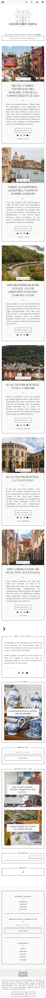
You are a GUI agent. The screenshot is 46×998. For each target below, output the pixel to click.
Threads (23, 907)
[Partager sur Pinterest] (24, 135)
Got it (31, 994)
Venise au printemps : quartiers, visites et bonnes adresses (23, 190)
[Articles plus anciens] (4, 628)
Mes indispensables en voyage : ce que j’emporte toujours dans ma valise (23, 290)
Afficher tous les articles (23, 38)
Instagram (23, 901)
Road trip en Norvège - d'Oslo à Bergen (23, 386)
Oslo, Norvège (24, 521)
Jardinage (23, 951)
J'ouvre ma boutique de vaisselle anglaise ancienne (23, 712)
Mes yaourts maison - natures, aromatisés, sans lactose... (23, 789)
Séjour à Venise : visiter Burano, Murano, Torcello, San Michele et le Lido (23, 90)
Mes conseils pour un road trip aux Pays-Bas (23, 571)
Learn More (18, 994)
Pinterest (23, 904)
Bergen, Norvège (24, 428)
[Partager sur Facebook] (21, 135)
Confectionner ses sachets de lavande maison (23, 827)
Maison (23, 957)
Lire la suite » (23, 130)
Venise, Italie (23, 139)
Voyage (23, 959)
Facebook (23, 909)
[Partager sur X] (18, 135)
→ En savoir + (9, 668)
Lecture (23, 954)
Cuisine (23, 948)
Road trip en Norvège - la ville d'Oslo (23, 478)
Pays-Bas (23, 615)
